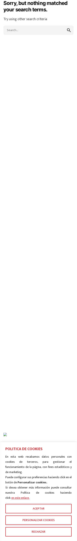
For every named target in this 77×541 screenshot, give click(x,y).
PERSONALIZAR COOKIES (38, 520)
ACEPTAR (38, 508)
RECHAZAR (38, 531)
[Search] (42, 32)
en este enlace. (20, 497)
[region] (38, 491)
